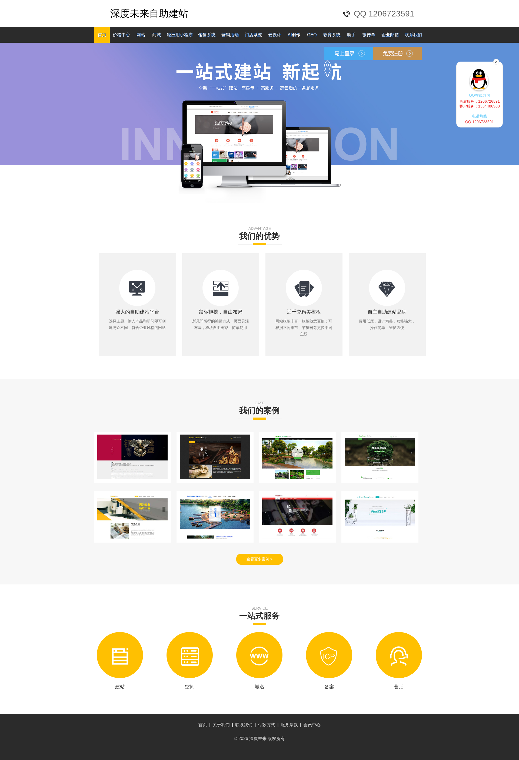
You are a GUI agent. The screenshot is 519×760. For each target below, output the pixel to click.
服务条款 (289, 724)
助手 (351, 34)
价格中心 (121, 34)
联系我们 (413, 34)
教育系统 (331, 34)
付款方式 (266, 724)
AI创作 (294, 34)
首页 (102, 34)
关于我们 (221, 724)
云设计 (274, 34)
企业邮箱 (390, 34)
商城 (156, 34)
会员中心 (312, 724)
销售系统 (206, 34)
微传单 (368, 34)
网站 (141, 34)
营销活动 (230, 34)
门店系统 (253, 34)
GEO (312, 34)
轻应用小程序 (180, 34)
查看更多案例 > (259, 559)
